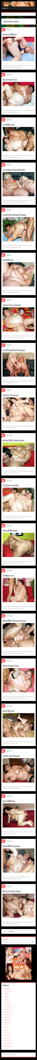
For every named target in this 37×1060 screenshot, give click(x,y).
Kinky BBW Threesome (11, 846)
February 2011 (7, 1038)
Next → (12, 931)
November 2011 (7, 1014)
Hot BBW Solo (8, 260)
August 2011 (7, 1022)
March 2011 (6, 1035)
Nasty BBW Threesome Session (14, 621)
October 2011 (7, 1017)
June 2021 (6, 999)
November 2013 (8, 1006)
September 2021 (8, 991)
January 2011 (7, 1040)
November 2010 (8, 1046)
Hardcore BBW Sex (10, 34)
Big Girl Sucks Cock (10, 79)
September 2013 (8, 1012)
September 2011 (8, 1019)
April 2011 (6, 1033)
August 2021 (7, 993)
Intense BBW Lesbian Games (13, 440)
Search (6, 939)
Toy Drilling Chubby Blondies (14, 170)
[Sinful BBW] (18, 3)
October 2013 (7, 1009)
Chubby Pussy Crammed (12, 305)
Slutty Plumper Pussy (11, 666)
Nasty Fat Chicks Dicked (12, 891)
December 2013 (8, 1004)
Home (4, 14)
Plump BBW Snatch (10, 530)
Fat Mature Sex (8, 575)
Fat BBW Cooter (9, 125)
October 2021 (7, 988)
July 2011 (6, 1025)
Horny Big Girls (8, 711)
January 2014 (7, 1001)
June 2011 (6, 1027)
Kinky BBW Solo (9, 801)
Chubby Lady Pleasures (11, 756)
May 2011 (6, 1030)
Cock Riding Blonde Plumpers (14, 350)
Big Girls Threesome (10, 395)
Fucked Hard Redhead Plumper (14, 215)
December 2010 (8, 1043)
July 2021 (6, 996)
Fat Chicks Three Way (10, 485)
